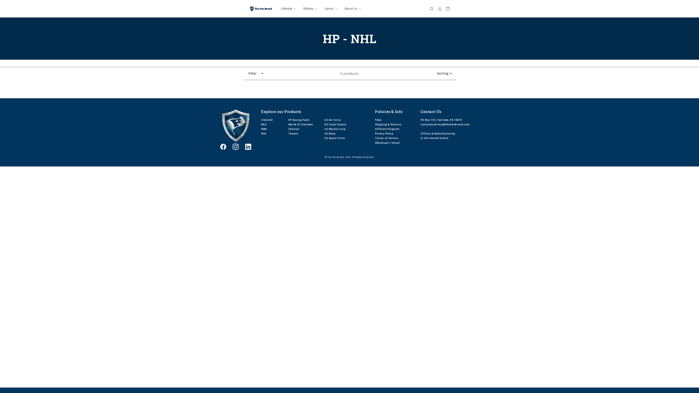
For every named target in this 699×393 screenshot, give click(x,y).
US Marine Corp (334, 129)
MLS (264, 124)
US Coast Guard (335, 124)
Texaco (293, 133)
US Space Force (334, 138)
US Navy (329, 133)
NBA (264, 129)
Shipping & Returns (388, 124)
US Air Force (332, 120)
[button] (432, 9)
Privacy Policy (384, 133)
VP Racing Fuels (298, 120)
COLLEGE (267, 120)
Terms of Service (386, 138)
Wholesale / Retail (387, 142)
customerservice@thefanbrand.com (445, 124)
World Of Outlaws (300, 124)
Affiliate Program (387, 129)
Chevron (293, 129)
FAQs (378, 120)
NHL (264, 133)
